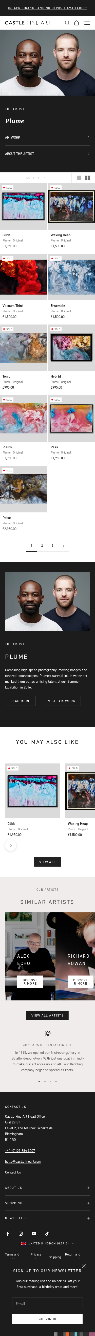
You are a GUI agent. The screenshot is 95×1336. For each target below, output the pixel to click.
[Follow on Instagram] (20, 1233)
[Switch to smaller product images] (87, 178)
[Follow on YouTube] (33, 1233)
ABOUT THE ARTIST (19, 153)
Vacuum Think (13, 305)
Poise (7, 517)
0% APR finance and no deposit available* (47, 8)
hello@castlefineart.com (23, 1161)
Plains (7, 447)
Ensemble (58, 305)
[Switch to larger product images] (79, 178)
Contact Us (13, 1172)
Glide (6, 235)
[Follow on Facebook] (7, 1233)
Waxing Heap (60, 235)
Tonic (6, 376)
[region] (47, 1051)
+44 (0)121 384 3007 (20, 1150)
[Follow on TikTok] (47, 1233)
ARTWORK (12, 137)
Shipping (55, 1257)
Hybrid (56, 376)
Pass (54, 447)
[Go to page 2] (63, 545)
